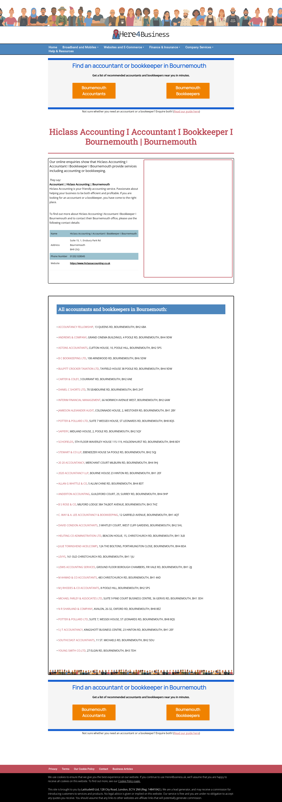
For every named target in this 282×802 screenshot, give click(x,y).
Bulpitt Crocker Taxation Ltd (78, 368)
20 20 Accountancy (71, 462)
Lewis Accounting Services (76, 567)
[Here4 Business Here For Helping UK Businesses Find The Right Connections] (141, 35)
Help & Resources (61, 51)
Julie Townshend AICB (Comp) (78, 546)
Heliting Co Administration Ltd (79, 536)
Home (53, 47)
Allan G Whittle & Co (72, 483)
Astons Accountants (73, 348)
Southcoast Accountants (76, 640)
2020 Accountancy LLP (73, 473)
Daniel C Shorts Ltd (72, 389)
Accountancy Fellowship (75, 327)
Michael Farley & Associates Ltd (80, 598)
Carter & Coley (68, 379)
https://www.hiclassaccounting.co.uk (90, 263)
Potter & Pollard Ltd (73, 421)
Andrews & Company (72, 337)
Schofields (65, 442)
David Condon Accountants (78, 525)
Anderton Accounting (74, 494)
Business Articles (123, 769)
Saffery (63, 431)
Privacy (53, 769)
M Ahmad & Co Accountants (77, 577)
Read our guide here (186, 111)
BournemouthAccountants (94, 90)
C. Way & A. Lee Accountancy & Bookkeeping (88, 515)
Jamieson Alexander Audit (76, 410)
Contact (103, 769)
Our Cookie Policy (84, 769)
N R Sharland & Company (75, 609)
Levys (62, 556)
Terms (65, 769)
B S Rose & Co (67, 504)
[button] (97, 47)
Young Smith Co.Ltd (72, 650)
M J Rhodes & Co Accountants (78, 588)
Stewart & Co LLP (70, 452)
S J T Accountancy (70, 630)
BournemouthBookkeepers (188, 90)
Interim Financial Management (79, 400)
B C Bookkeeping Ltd (72, 358)
